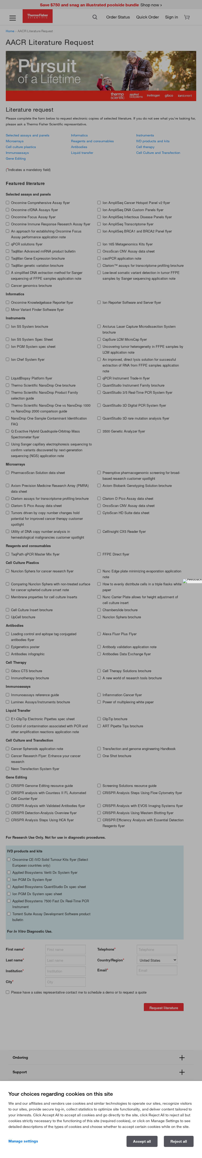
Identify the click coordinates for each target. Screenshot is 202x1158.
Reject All (178, 1141)
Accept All (142, 1141)
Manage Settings (23, 1141)
